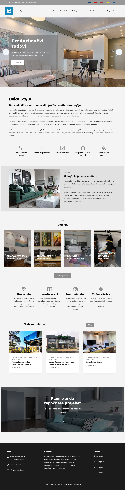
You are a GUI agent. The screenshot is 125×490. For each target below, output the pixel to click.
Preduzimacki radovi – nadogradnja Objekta (22, 363)
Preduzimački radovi (60, 11)
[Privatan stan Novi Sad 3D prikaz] (47, 248)
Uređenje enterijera (78, 11)
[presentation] (25, 342)
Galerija (92, 11)
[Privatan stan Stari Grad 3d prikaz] (17, 248)
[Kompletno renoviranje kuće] (77, 248)
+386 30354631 (32, 2)
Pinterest (99, 473)
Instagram (100, 462)
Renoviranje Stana (94, 362)
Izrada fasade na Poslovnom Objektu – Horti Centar (61, 363)
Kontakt (115, 11)
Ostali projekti (62, 276)
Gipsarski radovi (25, 11)
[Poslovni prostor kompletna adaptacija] (107, 248)
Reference (101, 11)
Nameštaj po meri (42, 11)
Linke (98, 467)
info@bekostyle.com (17, 2)
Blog (108, 11)
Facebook (99, 456)
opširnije (18, 62)
